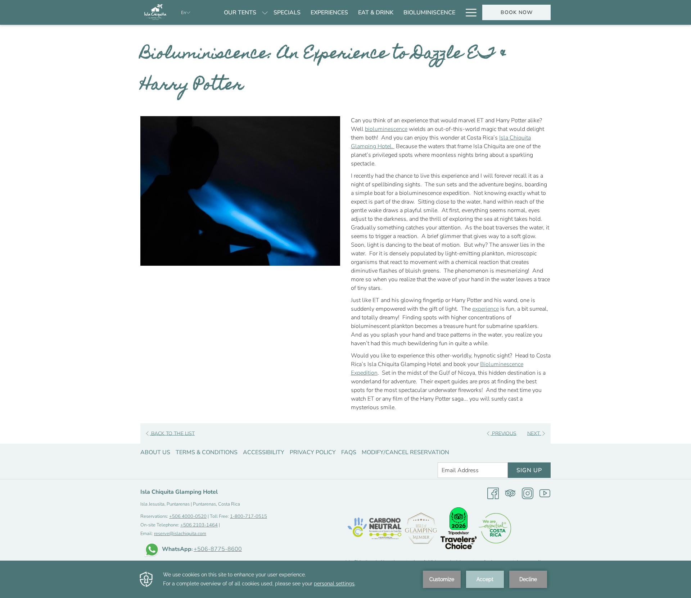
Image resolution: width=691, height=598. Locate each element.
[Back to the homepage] (155, 12)
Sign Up (529, 470)
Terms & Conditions (207, 452)
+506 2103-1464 (199, 525)
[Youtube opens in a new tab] (545, 493)
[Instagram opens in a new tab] (527, 493)
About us (155, 452)
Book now (517, 12)
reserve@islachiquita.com (180, 533)
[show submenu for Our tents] (264, 12)
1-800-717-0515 (248, 516)
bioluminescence (386, 129)
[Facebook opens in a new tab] (493, 493)
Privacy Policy (313, 452)
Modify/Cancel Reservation (405, 452)
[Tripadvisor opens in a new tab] (510, 493)
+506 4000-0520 (188, 516)
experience (485, 309)
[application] (345, 579)
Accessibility (263, 452)
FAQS (348, 452)
